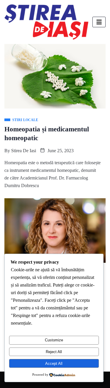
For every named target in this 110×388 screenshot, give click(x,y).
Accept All (53, 363)
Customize (54, 340)
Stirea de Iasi (23, 150)
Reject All (54, 352)
